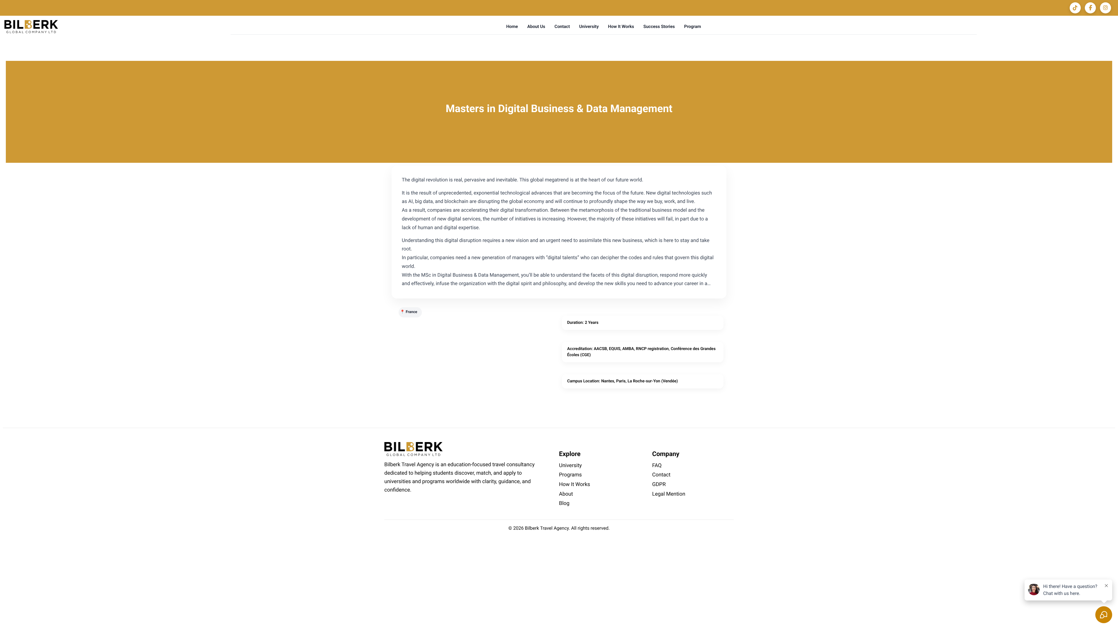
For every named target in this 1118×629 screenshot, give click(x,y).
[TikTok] (1075, 7)
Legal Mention (668, 494)
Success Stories (659, 26)
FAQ (656, 465)
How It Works (621, 26)
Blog (564, 503)
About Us (536, 26)
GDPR (659, 484)
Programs (570, 475)
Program (692, 26)
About (566, 494)
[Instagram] (1105, 7)
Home (512, 26)
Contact (562, 26)
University (589, 26)
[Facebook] (1090, 7)
